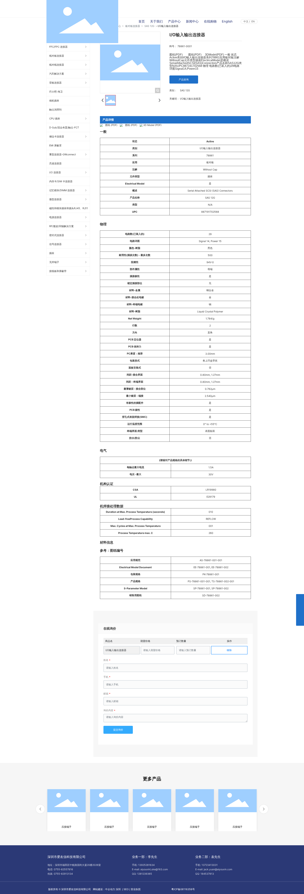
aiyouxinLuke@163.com (154, 869)
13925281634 (146, 864)
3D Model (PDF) (152, 124)
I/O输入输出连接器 (116, 650)
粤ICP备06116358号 (183, 889)
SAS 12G (185, 90)
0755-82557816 (63, 869)
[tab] (175, 502)
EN (253, 21)
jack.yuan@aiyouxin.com (218, 869)
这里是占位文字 (66, 810)
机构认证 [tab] (106, 484)
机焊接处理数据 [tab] (111, 506)
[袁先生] (300, 598)
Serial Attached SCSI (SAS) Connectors (210, 190)
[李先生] (300, 606)
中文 (245, 21)
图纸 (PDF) (111, 124)
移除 (229, 650)
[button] (40, 809)
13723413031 (210, 864)
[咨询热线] (300, 614)
